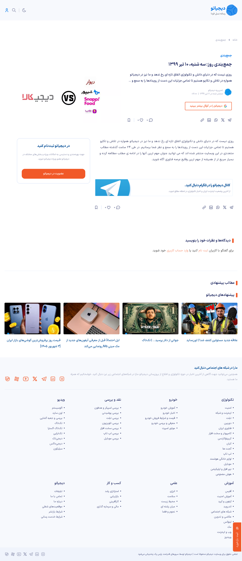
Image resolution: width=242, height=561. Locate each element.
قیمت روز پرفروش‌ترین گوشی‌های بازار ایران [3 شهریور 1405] (33, 343)
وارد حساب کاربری (177, 250)
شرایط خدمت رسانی (51, 517)
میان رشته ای (168, 507)
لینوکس (227, 522)
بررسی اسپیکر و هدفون (106, 408)
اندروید (227, 507)
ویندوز (227, 537)
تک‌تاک (58, 423)
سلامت (171, 496)
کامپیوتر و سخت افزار (220, 433)
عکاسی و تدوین (222, 517)
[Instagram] (62, 379)
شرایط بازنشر (55, 512)
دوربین (227, 423)
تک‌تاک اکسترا (55, 428)
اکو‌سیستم (57, 408)
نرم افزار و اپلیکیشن (221, 469)
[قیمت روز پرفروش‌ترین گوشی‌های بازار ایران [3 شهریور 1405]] (32, 318)
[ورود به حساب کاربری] (7, 10)
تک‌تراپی (57, 433)
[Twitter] (35, 379)
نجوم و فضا (168, 512)
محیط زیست (168, 502)
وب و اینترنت (224, 532)
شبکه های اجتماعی (221, 512)
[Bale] (8, 379)
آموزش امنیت (224, 496)
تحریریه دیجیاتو (215, 90)
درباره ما (58, 502)
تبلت (228, 418)
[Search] (14, 10)
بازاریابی (114, 496)
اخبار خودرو (169, 413)
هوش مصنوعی (223, 474)
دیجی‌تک (57, 439)
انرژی (172, 491)
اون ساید (57, 413)
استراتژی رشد (112, 491)
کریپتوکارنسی (224, 439)
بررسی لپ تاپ (111, 433)
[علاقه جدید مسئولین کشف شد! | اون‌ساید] (209, 318)
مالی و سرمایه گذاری (108, 507)
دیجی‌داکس (56, 444)
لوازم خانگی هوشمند (220, 459)
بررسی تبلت (112, 418)
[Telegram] (44, 379)
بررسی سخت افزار (109, 428)
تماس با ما (56, 496)
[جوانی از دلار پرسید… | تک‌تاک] (150, 318)
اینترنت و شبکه (223, 413)
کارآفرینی (114, 502)
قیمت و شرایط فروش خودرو (160, 418)
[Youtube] (26, 379)
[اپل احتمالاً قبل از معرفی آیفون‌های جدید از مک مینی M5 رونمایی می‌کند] (91, 318)
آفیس (228, 491)
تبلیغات (58, 491)
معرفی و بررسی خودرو (163, 423)
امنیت (228, 408)
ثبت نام (203, 250)
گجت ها (227, 449)
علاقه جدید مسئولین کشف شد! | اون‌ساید (211, 340)
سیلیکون (57, 449)
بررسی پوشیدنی (110, 413)
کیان (228, 444)
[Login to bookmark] (129, 120)
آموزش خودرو (168, 408)
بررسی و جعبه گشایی (51, 418)
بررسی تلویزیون (110, 423)
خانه (235, 40)
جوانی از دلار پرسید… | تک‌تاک (160, 340)
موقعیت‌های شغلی (52, 507)
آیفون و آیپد (224, 502)
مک (229, 527)
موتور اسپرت (168, 428)
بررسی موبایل (111, 439)
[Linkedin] (53, 379)
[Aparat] (17, 379)
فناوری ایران (225, 428)
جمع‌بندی (221, 40)
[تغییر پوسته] (24, 10)
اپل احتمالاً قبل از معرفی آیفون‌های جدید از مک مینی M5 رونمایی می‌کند (92, 343)
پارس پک (158, 554)
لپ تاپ (227, 454)
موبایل (227, 464)
